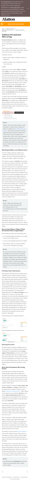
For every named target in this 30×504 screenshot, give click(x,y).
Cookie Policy (16, 477)
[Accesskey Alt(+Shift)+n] (27, 471)
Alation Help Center (15, 7)
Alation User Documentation (16, 24)
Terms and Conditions (7, 477)
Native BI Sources (10, 28)
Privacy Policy (24, 477)
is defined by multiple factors (12, 391)
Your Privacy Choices (15, 479)
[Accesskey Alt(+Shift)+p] (27, 471)
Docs (3, 28)
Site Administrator (21, 431)
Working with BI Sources (7, 30)
